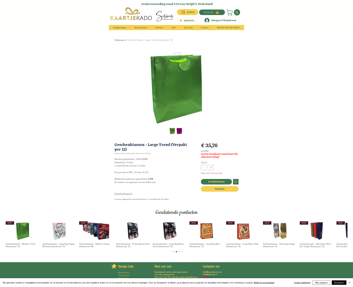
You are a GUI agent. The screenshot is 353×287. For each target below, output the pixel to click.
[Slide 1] (168, 3)
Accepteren (339, 282)
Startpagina (120, 40)
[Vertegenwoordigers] (181, 3)
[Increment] (211, 167)
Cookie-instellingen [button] (302, 282)
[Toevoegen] (236, 181)
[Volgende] (240, 3)
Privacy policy (124, 275)
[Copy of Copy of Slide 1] (175, 3)
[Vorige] (113, 3)
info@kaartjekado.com (212, 272)
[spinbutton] (207, 167)
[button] (234, 12)
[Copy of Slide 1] (178, 3)
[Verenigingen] (184, 3)
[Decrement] (203, 167)
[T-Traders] (172, 3)
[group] (176, 234)
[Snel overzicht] (59, 231)
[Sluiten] (349, 282)
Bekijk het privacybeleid (264, 282)
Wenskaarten (124, 272)
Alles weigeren (321, 282)
